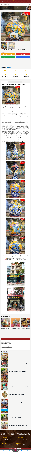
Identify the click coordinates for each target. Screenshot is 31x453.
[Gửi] (29, 4)
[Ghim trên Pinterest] (6, 67)
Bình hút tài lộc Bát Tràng (13, 7)
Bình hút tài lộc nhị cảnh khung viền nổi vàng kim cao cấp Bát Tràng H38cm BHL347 (5, 329)
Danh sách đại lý (9, 444)
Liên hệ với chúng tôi (23, 54)
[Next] (29, 27)
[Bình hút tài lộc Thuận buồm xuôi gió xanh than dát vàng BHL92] (25, 322)
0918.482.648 (26, 445)
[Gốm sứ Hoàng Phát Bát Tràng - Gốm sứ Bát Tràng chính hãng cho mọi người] (15, 1)
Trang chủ (4, 7)
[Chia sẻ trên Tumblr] (9, 67)
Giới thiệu (7, 445)
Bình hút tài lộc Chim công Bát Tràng (23, 7)
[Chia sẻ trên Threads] (5, 67)
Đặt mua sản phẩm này (8, 54)
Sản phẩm (7, 7)
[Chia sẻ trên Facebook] (2, 67)
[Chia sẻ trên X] (4, 67)
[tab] (4, 82)
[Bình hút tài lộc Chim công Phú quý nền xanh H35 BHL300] (15, 322)
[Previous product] (16, 8)
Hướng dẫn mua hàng (4, 444)
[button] (2, 1)
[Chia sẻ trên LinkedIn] (8, 67)
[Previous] (2, 27)
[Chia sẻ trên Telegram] (10, 67)
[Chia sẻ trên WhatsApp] (1, 67)
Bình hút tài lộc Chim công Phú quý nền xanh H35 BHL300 (15, 328)
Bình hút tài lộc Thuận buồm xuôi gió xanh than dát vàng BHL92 (25, 328)
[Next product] (14, 8)
